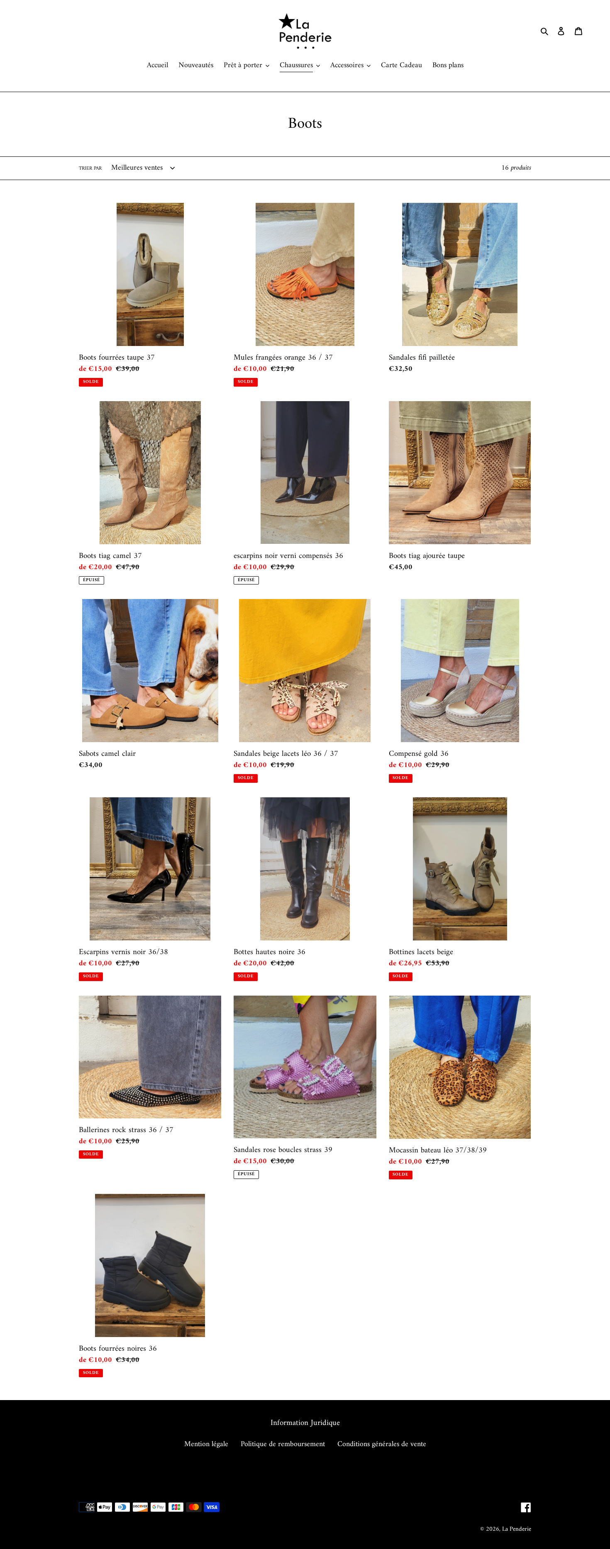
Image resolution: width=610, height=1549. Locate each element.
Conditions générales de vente (381, 1444)
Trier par (90, 169)
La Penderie (516, 1529)
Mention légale (206, 1444)
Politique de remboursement (283, 1444)
